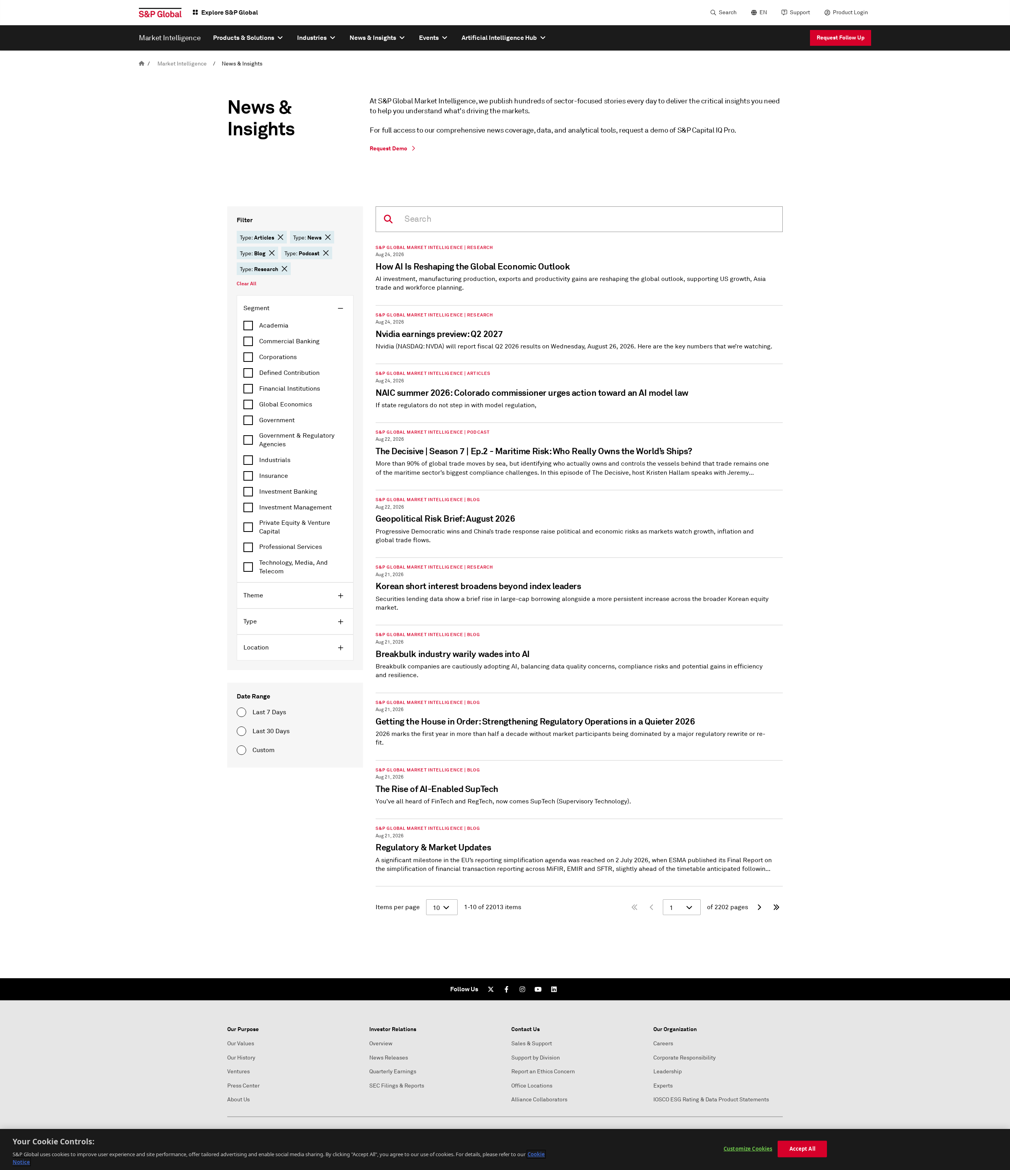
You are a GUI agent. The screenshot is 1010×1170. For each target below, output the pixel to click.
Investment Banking (288, 492)
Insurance (273, 476)
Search (728, 12)
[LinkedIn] (554, 989)
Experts (663, 1085)
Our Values (240, 1043)
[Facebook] (506, 989)
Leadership (667, 1071)
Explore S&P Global (229, 12)
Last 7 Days (269, 712)
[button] (280, 237)
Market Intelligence (182, 63)
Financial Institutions (289, 389)
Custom (263, 750)
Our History (241, 1057)
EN (763, 12)
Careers (663, 1043)
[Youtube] (538, 989)
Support (800, 12)
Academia (273, 325)
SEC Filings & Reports (396, 1085)
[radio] (241, 712)
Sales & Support (531, 1043)
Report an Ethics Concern (543, 1071)
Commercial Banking (289, 341)
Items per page (398, 907)
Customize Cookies (748, 1148)
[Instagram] (522, 989)
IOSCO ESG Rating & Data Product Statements (711, 1099)
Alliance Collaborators (539, 1099)
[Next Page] (759, 907)
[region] (505, 1149)
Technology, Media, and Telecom (293, 567)
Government (277, 420)
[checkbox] (295, 325)
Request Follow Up (840, 37)
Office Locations (531, 1085)
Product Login (850, 12)
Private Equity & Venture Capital (294, 527)
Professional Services (290, 547)
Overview (381, 1043)
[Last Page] (776, 907)
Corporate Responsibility (684, 1057)
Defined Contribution (289, 373)
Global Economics (285, 404)
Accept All (802, 1148)
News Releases (388, 1057)
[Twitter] (490, 989)
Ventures (238, 1071)
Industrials (274, 460)
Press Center (243, 1085)
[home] (141, 63)
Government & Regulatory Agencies (297, 440)
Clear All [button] (246, 284)
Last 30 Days (271, 731)
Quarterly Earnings (392, 1071)
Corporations (278, 357)
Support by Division (535, 1057)
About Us (238, 1099)
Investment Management (295, 507)
